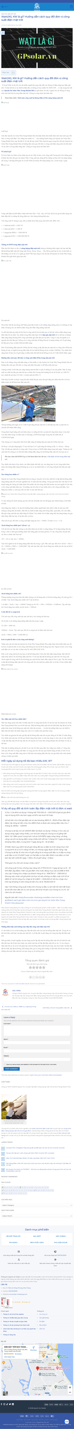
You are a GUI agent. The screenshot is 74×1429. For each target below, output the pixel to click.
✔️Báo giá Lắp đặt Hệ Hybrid (43, 1190)
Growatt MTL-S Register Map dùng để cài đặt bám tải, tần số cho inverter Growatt (35, 1148)
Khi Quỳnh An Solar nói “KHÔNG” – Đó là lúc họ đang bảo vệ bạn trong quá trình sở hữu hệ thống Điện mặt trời (38, 1170)
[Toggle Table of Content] (12, 72)
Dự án (47, 1419)
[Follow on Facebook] (1, 1404)
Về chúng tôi (43, 1314)
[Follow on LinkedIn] (13, 1404)
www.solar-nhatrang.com (18, 1294)
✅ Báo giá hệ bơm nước (10, 1187)
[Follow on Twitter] (10, 1404)
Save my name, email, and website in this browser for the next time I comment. (31, 1064)
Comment (7, 1023)
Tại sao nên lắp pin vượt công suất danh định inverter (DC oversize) (30, 1153)
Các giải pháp (44, 1318)
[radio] (30, 968)
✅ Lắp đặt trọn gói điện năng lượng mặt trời (34, 1187)
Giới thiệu (19, 1419)
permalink (42, 983)
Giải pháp (34, 1419)
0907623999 (61, 1255)
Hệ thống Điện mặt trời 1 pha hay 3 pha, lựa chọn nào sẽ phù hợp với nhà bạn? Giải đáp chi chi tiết (38, 1164)
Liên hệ (42, 1329)
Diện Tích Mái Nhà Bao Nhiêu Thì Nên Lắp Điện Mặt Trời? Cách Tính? (30, 1158)
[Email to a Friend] (40, 977)
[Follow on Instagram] (4, 1404)
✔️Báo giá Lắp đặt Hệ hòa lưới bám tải (14, 1193)
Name (6, 1039)
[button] (4, 7)
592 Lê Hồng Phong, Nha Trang (19, 1288)
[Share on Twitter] (37, 977)
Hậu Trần (18, 25)
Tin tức (41, 1419)
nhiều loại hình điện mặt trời (41, 1128)
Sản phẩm (43, 1325)
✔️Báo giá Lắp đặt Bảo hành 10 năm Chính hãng (17, 1190)
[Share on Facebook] (33, 977)
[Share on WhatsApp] (30, 977)
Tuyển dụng (53, 1419)
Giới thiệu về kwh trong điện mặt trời (56, 1008)
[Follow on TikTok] (7, 1404)
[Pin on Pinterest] (43, 977)
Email (6, 1047)
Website (6, 1056)
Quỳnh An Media (40, 1408)
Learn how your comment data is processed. (46, 1075)
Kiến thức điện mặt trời (8, 14)
